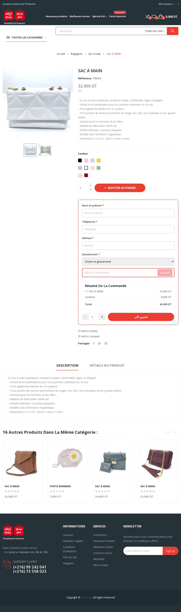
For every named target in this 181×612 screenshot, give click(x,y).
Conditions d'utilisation (69, 549)
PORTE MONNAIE (60, 486)
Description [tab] (67, 365)
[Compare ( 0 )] (147, 17)
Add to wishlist (89, 331)
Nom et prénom (93, 205)
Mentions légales (73, 541)
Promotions (100, 535)
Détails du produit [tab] (107, 365)
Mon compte (100, 565)
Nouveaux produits (104, 541)
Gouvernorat (91, 254)
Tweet (99, 343)
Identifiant (99, 559)
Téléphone (89, 221)
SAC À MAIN (12, 486)
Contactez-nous (102, 553)
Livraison (68, 535)
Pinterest (106, 343)
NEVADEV (86, 597)
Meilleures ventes (103, 547)
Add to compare (90, 336)
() (154, 17)
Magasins (68, 563)
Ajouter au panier (122, 188)
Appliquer (165, 272)
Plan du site (70, 557)
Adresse (88, 238)
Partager (93, 343)
